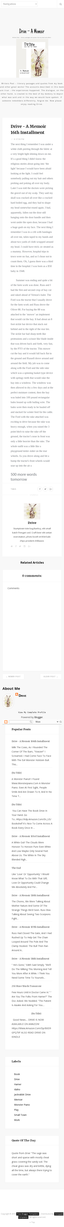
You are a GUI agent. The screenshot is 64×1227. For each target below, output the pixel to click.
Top (33, 1222)
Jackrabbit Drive (22, 1094)
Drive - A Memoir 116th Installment (30, 958)
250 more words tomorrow (26, 986)
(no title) (16, 772)
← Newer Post (13, 676)
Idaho (17, 1089)
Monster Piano (22, 1104)
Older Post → (50, 676)
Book (17, 1074)
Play (16, 1109)
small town (20, 1114)
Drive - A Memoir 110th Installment (30, 895)
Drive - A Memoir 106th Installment (31, 741)
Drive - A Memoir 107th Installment (31, 927)
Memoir (18, 1099)
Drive (32, 523)
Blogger (38, 717)
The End (16, 868)
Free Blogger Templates (27, 1214)
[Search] (60, 4)
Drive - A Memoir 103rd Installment (31, 836)
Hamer (17, 1084)
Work (17, 1120)
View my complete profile (32, 712)
